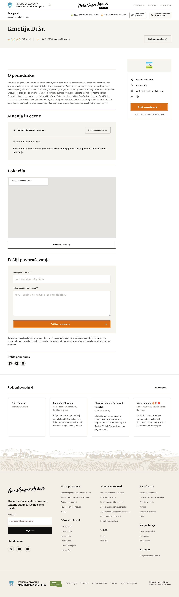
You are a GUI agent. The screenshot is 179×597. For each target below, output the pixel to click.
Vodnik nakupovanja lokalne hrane (75, 497)
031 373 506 (141, 85)
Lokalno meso (66, 527)
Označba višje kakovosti (110, 516)
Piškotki (113, 584)
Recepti (64, 512)
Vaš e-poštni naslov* (22, 272)
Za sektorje (152, 6)
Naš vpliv (104, 541)
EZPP (142, 516)
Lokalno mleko (67, 531)
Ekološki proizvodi (108, 497)
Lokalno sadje (66, 541)
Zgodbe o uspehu (147, 502)
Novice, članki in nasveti (71, 507)
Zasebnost (84, 584)
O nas (102, 536)
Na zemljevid (161, 388)
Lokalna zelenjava (68, 546)
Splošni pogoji (71, 584)
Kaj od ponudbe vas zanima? (25, 288)
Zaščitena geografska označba (113, 507)
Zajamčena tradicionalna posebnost (115, 512)
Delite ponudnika (156, 39)
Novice (143, 507)
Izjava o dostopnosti (129, 584)
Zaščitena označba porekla (111, 502)
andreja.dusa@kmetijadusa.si (149, 91)
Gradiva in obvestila (148, 512)
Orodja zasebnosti (99, 584)
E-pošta (12, 515)
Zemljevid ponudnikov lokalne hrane (76, 493)
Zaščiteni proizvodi (69, 502)
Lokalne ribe (66, 536)
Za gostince (145, 541)
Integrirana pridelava (109, 521)
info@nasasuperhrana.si (150, 556)
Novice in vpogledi (147, 531)
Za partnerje (166, 6)
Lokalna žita (66, 550)
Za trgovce (144, 536)
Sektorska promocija (149, 493)
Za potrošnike (139, 6)
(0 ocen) (27, 39)
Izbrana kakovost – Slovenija (112, 493)
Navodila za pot (60, 245)
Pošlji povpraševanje (147, 107)
